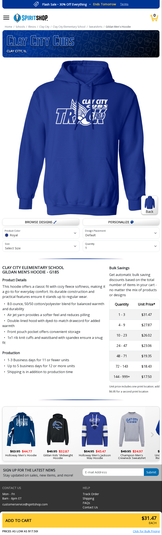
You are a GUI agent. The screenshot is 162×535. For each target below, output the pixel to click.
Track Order (91, 494)
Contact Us (90, 507)
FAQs (86, 503)
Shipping (88, 498)
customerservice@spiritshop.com (25, 504)
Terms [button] (124, 4)
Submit (151, 472)
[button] (6, 17)
